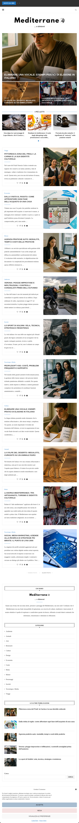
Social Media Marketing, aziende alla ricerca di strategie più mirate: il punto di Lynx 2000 (21, 538)
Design (8, 655)
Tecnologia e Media (12, 689)
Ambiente (9, 631)
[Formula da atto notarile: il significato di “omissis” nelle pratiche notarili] (65, 122)
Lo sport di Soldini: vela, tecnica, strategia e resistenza (40, 759)
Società (8, 684)
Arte (7, 641)
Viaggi (8, 694)
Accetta (39, 805)
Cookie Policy (34, 820)
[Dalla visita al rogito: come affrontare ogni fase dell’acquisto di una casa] (20, 94)
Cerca (6, 773)
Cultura (8, 651)
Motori (8, 675)
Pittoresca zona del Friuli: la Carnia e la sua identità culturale (20, 156)
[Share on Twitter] (22, 183)
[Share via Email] (27, 183)
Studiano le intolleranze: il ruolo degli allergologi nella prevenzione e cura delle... (39, 135)
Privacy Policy (42, 820)
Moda (8, 670)
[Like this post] (17, 183)
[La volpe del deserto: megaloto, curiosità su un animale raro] (60, 464)
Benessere (9, 646)
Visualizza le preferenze (39, 816)
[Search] (76, 10)
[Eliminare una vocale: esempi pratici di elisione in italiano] (60, 422)
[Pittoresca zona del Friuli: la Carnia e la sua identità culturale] (39, 57)
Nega (39, 810)
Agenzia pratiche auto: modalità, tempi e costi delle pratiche (42, 734)
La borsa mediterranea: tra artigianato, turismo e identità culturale (27, 3)
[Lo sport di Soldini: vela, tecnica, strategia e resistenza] (60, 337)
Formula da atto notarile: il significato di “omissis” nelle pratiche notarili (65, 135)
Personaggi (9, 679)
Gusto (8, 665)
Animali (8, 636)
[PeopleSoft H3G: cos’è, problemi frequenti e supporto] (60, 379)
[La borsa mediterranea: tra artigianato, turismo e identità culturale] (60, 505)
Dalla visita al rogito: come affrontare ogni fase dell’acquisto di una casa (17, 100)
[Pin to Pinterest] (24, 183)
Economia (9, 660)
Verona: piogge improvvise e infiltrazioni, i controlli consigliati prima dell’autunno (21, 285)
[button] (76, 789)
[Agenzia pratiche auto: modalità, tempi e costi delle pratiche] (58, 94)
